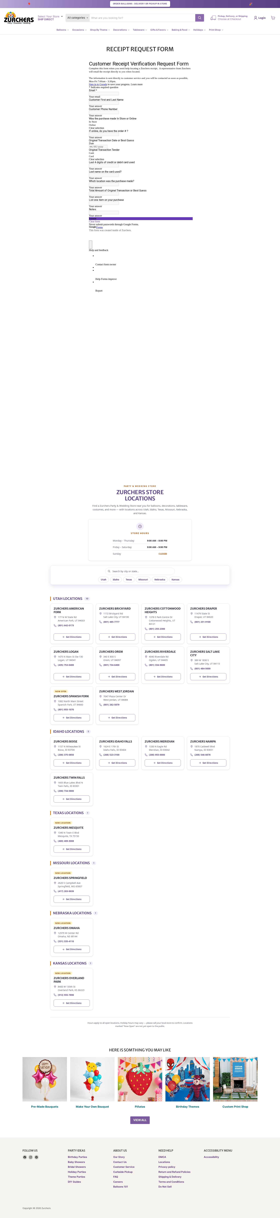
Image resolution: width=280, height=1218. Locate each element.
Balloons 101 (120, 1186)
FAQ (115, 1176)
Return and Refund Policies (174, 1171)
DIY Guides (74, 1181)
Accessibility (211, 1157)
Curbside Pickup (123, 1171)
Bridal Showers (77, 1166)
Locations (164, 1162)
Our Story (119, 1157)
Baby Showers (76, 1162)
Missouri (143, 579)
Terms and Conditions (171, 1181)
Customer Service (123, 1166)
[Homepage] (19, 18)
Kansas (175, 579)
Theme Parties (76, 1176)
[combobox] (142, 18)
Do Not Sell (165, 1186)
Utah (103, 579)
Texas (129, 579)
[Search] (199, 18)
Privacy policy (166, 1166)
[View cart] (273, 17)
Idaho (116, 579)
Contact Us (120, 1162)
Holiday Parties (77, 1171)
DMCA (162, 1157)
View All (140, 1120)
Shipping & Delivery (169, 1176)
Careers (118, 1181)
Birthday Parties (77, 1157)
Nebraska (159, 579)
